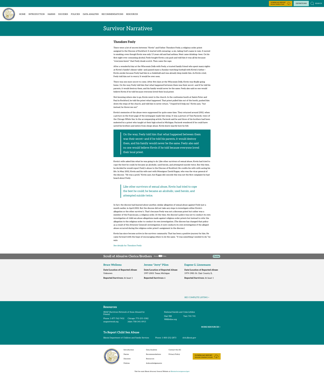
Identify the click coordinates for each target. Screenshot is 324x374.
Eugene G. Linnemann (197, 264)
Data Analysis (91, 14)
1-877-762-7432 (117, 318)
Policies (75, 14)
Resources (132, 14)
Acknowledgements (154, 363)
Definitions (301, 3)
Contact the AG (175, 350)
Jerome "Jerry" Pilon (156, 264)
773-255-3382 (142, 318)
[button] (280, 3)
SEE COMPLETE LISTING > (196, 297)
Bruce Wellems (112, 264)
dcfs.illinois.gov (189, 338)
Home (22, 14)
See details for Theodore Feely (127, 245)
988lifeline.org (170, 319)
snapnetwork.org (110, 322)
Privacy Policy (174, 354)
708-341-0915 (139, 322)
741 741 (192, 316)
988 (170, 316)
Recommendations (112, 14)
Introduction (37, 14)
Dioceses (63, 14)
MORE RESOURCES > (211, 327)
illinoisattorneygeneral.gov (180, 371)
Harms (51, 14)
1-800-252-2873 (169, 338)
